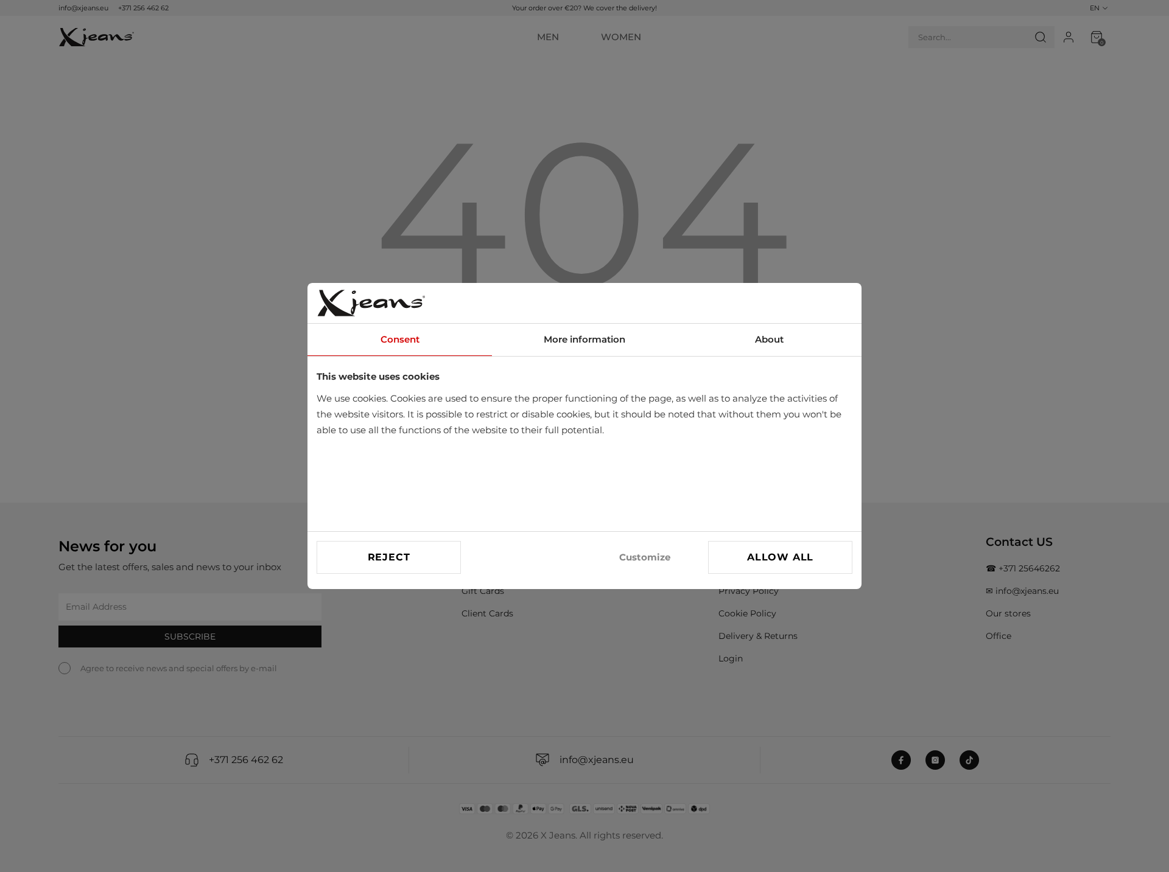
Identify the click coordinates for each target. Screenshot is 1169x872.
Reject (389, 557)
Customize (644, 557)
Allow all (780, 557)
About (769, 339)
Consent (400, 339)
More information (584, 339)
